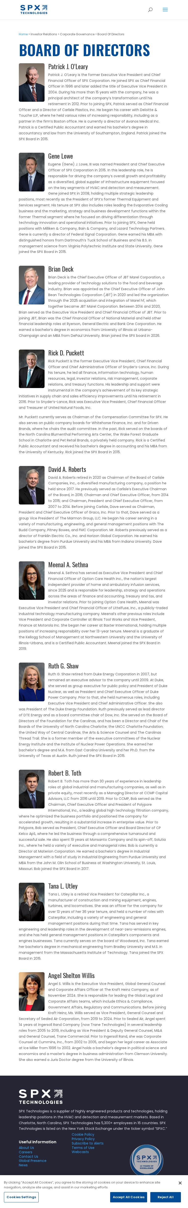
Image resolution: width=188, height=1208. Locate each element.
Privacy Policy (83, 1138)
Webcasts (80, 1151)
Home (23, 34)
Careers (25, 1152)
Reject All (165, 1197)
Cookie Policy (83, 1134)
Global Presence (33, 1160)
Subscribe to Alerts (88, 1143)
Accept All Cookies (128, 1197)
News (23, 1165)
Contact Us (28, 1156)
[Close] (180, 1183)
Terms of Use (83, 1147)
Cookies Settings (21, 1197)
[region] (94, 1191)
